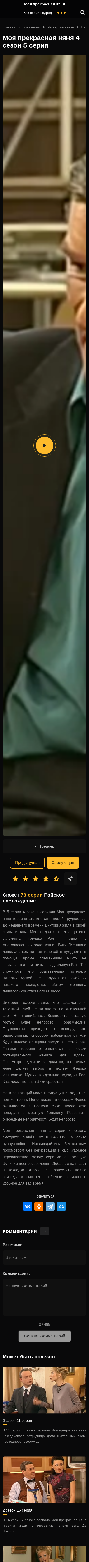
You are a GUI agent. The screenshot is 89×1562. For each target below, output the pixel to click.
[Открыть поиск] (82, 12)
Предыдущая (27, 862)
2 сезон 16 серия (17, 1510)
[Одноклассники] (38, 1206)
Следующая (63, 862)
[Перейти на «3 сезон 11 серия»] (44, 1390)
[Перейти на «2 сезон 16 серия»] (44, 1479)
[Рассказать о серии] (70, 878)
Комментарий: (16, 1273)
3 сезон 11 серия (17, 1421)
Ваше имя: (12, 1245)
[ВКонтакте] (27, 1206)
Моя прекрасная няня (44, 4)
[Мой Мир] (61, 1206)
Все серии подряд (37, 13)
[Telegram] (50, 1206)
